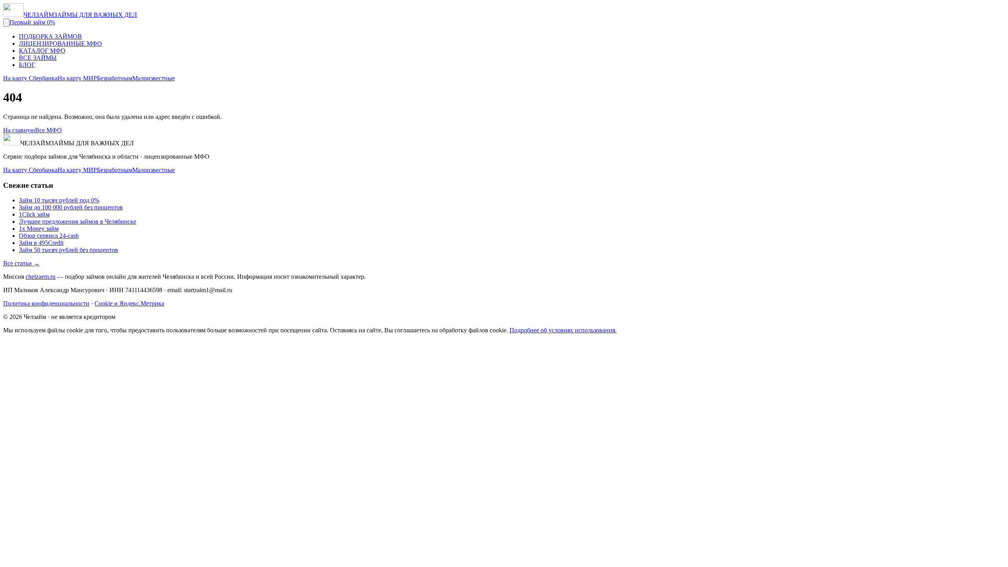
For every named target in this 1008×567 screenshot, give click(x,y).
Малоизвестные (153, 78)
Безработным (114, 78)
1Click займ (34, 214)
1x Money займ (39, 228)
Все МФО (48, 130)
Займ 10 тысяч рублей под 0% (59, 200)
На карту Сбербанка (30, 78)
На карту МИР (77, 78)
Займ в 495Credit (41, 242)
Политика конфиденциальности (46, 303)
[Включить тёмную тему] (6, 23)
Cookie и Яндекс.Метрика (129, 303)
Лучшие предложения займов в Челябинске (77, 221)
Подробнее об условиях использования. (563, 330)
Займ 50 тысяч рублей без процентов (68, 249)
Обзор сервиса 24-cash (49, 235)
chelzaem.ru (41, 276)
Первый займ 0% (32, 22)
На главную (19, 130)
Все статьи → (21, 263)
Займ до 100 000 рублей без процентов (71, 207)
